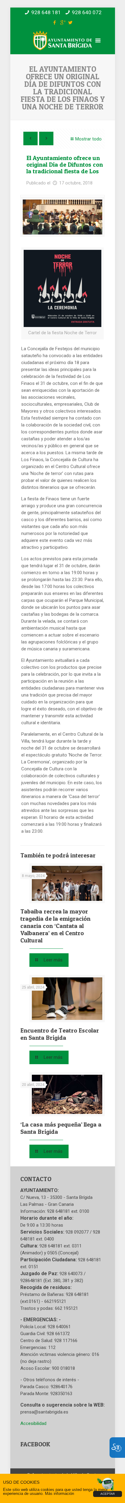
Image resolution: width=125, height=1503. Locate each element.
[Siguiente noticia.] (46, 138)
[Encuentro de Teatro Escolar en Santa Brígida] (67, 998)
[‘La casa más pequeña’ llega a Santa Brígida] (67, 1094)
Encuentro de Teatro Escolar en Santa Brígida (59, 1034)
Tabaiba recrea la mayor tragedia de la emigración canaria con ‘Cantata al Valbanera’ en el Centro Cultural (55, 926)
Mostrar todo (88, 139)
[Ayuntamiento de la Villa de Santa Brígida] (62, 46)
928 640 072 (87, 12)
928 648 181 (46, 12)
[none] (62, 217)
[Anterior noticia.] (30, 138)
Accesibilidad (33, 1423)
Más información (59, 1493)
